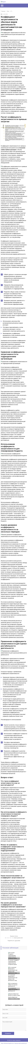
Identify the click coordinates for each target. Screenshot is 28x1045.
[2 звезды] (7, 938)
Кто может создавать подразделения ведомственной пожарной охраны (13, 962)
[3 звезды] (9, 938)
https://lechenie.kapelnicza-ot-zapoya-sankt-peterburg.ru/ (14, 1043)
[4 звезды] (10, 938)
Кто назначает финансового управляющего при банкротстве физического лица (12, 977)
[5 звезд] (12, 938)
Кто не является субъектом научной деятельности (12, 990)
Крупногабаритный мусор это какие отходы (14, 998)
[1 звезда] (5, 938)
